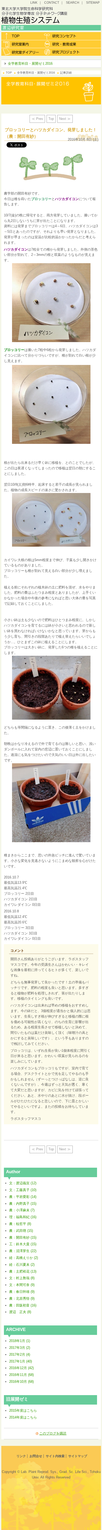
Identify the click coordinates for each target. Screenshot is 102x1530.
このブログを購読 (52, 1433)
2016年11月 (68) (21, 1375)
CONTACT (51, 2)
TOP (9, 72)
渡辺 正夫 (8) (20, 1312)
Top (51, 119)
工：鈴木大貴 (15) (22, 1244)
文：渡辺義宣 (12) (22, 1183)
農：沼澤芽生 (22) (22, 1251)
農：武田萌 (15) (21, 1231)
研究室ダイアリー (21, 52)
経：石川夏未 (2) (22, 1265)
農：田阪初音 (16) (22, 1305)
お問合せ (36, 1456)
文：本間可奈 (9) (22, 1285)
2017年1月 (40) (20, 1361)
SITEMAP (93, 2)
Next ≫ (65, 119)
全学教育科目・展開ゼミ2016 (30, 63)
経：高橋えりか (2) (23, 1258)
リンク (21, 1456)
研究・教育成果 (62, 44)
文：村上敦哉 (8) (22, 1278)
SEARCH (72, 2)
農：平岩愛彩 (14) (22, 1197)
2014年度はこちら (23, 1417)
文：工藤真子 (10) (22, 1190)
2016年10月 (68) (21, 1382)
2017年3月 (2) (19, 1348)
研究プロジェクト (62, 52)
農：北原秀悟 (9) (22, 1298)
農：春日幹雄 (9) (22, 1292)
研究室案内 (21, 44)
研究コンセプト (62, 36)
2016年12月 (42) (21, 1368)
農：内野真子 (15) (22, 1204)
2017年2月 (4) (19, 1354)
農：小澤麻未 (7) (22, 1210)
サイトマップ (77, 1456)
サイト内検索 (55, 1456)
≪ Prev (37, 119)
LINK (33, 2)
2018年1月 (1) (19, 1341)
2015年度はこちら (23, 1410)
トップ (21, 36)
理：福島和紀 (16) (22, 1217)
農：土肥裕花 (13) (22, 1271)
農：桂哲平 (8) (20, 1224)
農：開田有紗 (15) (22, 1237)
